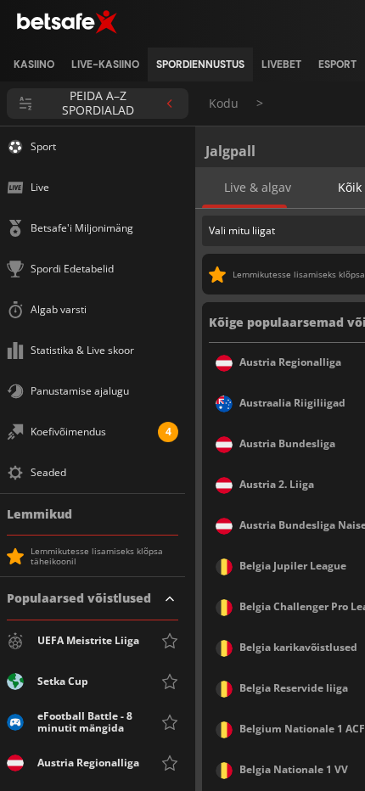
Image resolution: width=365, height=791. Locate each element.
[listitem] (34, 64)
